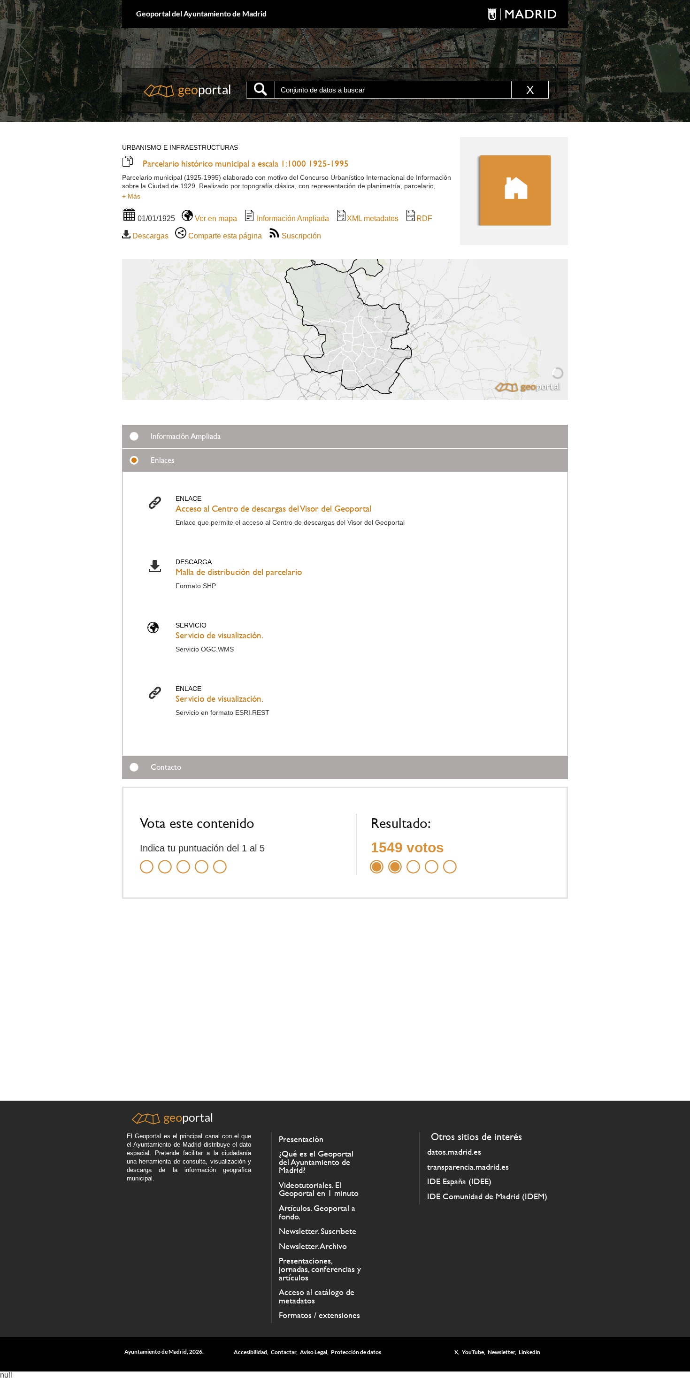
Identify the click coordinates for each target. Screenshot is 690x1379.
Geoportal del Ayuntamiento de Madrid (201, 13)
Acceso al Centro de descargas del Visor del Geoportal (273, 508)
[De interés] (183, 861)
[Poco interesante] (165, 861)
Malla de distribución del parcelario (239, 572)
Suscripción (300, 236)
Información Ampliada (292, 218)
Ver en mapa (215, 218)
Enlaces (163, 460)
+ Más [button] (131, 196)
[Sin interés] (147, 861)
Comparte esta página (224, 236)
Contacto (166, 767)
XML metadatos (373, 218)
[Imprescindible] (220, 861)
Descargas (149, 236)
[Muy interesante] (201, 861)
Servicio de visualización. (219, 635)
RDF (424, 218)
